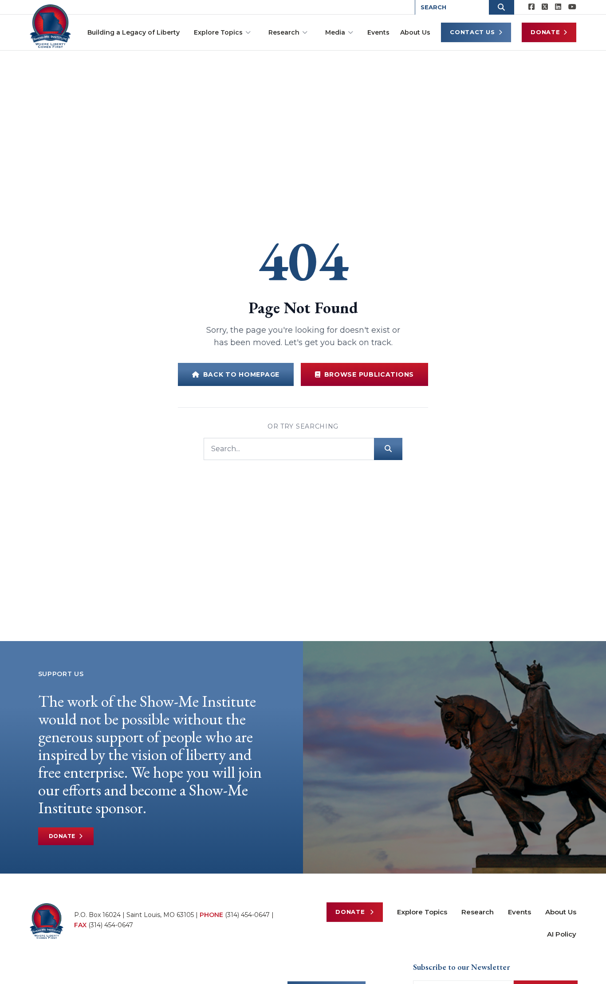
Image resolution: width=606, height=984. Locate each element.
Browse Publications (369, 374)
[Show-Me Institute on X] (545, 7)
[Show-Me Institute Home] (50, 26)
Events (378, 32)
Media (335, 32)
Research (283, 32)
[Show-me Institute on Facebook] (531, 7)
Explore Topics (218, 32)
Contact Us (472, 31)
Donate (545, 31)
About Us (415, 32)
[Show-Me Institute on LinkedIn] (558, 7)
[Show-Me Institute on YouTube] (572, 7)
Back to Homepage (241, 374)
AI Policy (561, 934)
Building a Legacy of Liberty (133, 32)
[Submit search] (388, 449)
